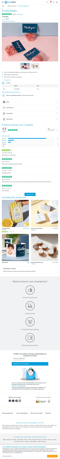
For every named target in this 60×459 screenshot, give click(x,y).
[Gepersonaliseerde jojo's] (44, 247)
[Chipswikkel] (15, 247)
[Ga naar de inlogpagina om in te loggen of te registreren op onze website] (50, 2)
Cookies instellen (6, 456)
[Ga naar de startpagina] (10, 2)
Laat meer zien (29, 194)
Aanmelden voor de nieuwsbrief (21, 364)
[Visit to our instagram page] (19, 400)
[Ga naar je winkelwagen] (56, 2)
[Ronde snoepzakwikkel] (44, 213)
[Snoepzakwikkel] (15, 213)
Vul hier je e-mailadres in (19, 358)
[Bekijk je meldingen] (53, 2)
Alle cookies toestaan (52, 456)
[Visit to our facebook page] (9, 400)
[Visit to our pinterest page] (16, 400)
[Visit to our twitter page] (13, 400)
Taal (49, 128)
